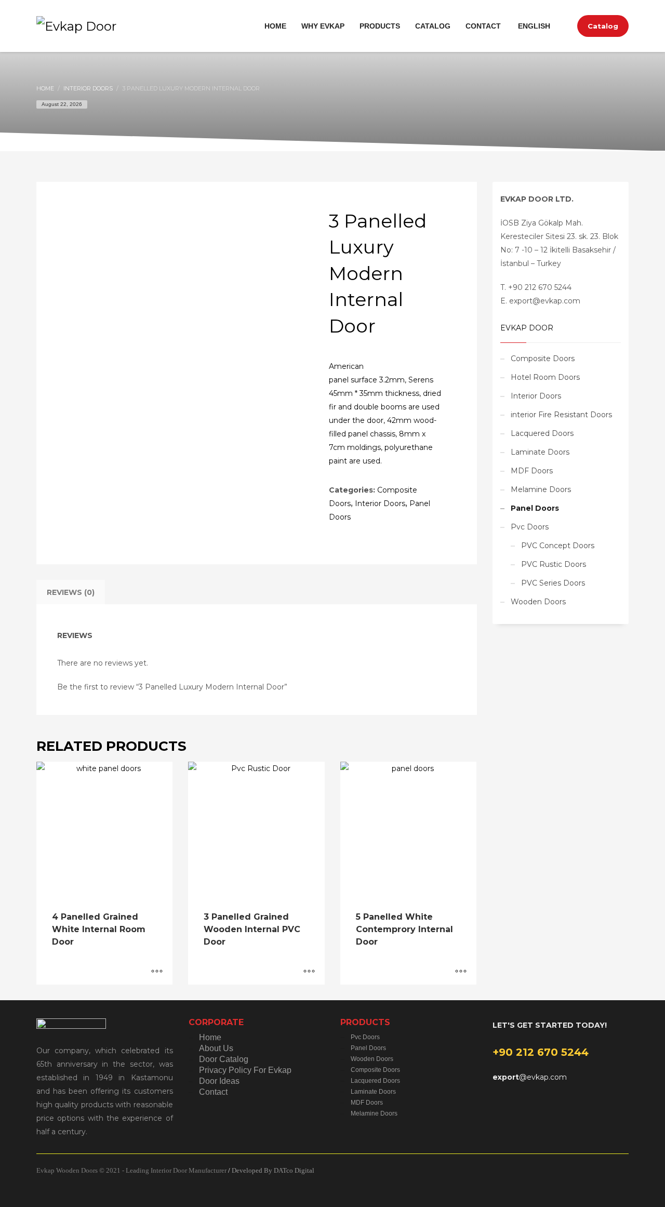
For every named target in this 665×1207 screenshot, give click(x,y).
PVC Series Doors (553, 583)
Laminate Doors (540, 452)
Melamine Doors (541, 489)
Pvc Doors (530, 527)
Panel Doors (535, 508)
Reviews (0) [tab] (71, 592)
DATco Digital (294, 1170)
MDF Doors (532, 470)
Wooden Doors (538, 601)
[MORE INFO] (157, 972)
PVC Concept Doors (557, 545)
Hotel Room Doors (545, 377)
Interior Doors (380, 503)
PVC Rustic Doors (553, 564)
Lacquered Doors (542, 433)
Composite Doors (543, 358)
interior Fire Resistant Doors (561, 414)
